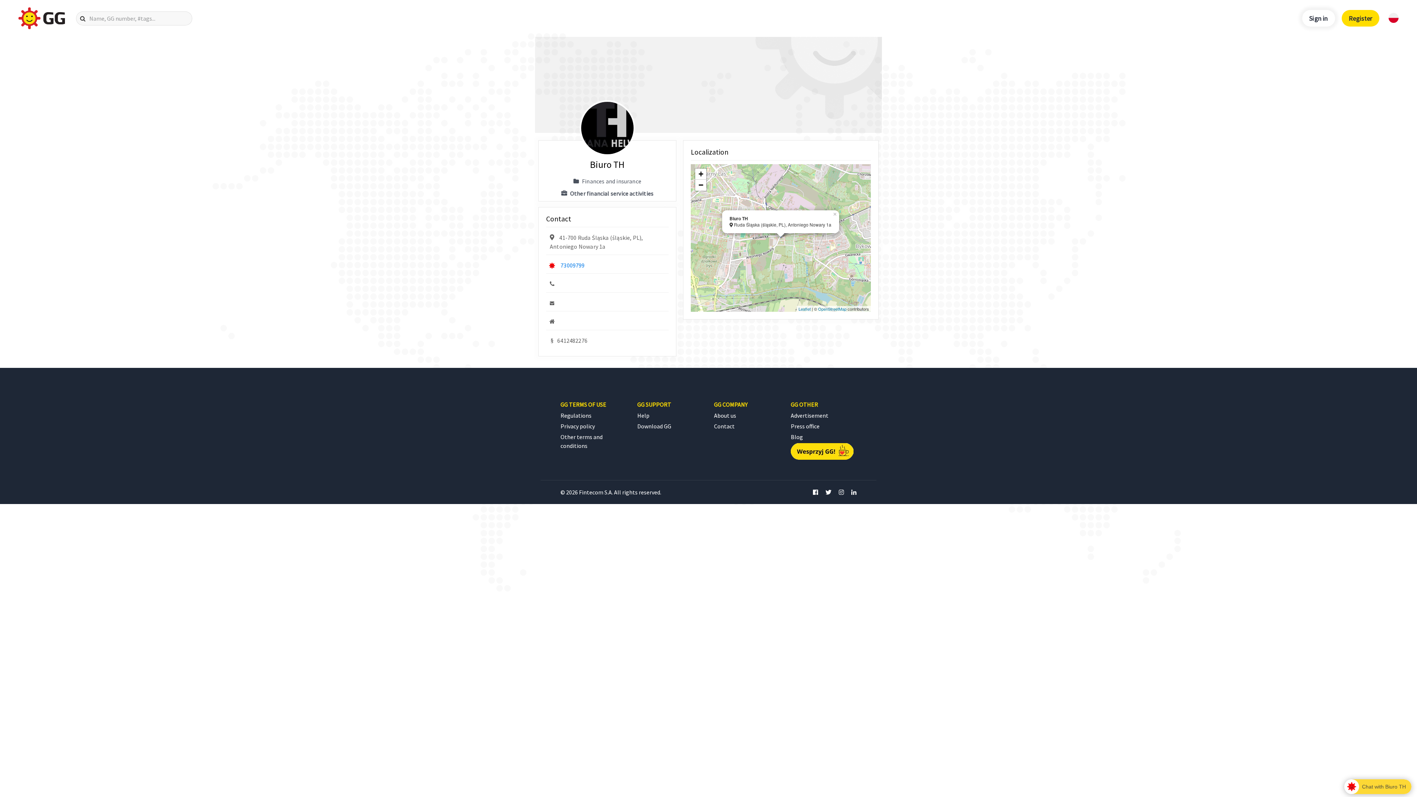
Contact (724, 426)
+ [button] (701, 174)
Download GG (654, 426)
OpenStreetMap (832, 309)
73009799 (573, 265)
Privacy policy (578, 426)
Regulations (576, 415)
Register (1360, 18)
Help (643, 415)
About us (725, 415)
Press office (805, 426)
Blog (797, 437)
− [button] (701, 185)
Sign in (1318, 18)
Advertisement (809, 415)
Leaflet (805, 309)
